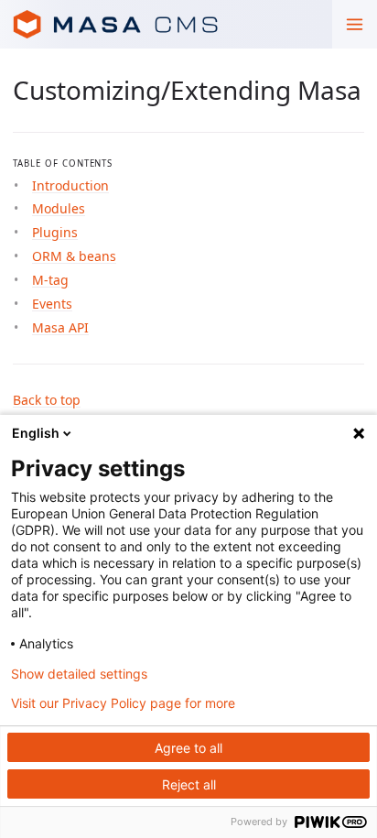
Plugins (55, 232)
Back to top (47, 399)
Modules (58, 208)
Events (52, 303)
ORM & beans (74, 256)
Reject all (189, 784)
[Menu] (354, 24)
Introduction (70, 185)
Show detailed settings (79, 674)
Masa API (60, 327)
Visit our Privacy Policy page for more (123, 703)
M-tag (50, 279)
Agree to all (188, 748)
